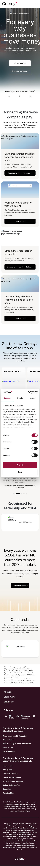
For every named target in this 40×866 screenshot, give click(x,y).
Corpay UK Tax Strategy (12, 777)
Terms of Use (8, 747)
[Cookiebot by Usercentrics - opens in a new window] (28, 392)
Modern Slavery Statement (13, 781)
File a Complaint (9, 751)
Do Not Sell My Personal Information (17, 744)
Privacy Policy (8, 740)
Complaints (7, 789)
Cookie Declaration (10, 773)
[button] (20, 692)
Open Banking (8, 793)
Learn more (19, 221)
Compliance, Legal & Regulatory (15, 736)
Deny (20, 472)
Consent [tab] (7, 398)
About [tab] (32, 398)
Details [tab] (20, 398)
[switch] (34, 442)
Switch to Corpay (19, 585)
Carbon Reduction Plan (11, 785)
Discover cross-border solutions (19, 267)
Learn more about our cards (19, 173)
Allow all (20, 465)
